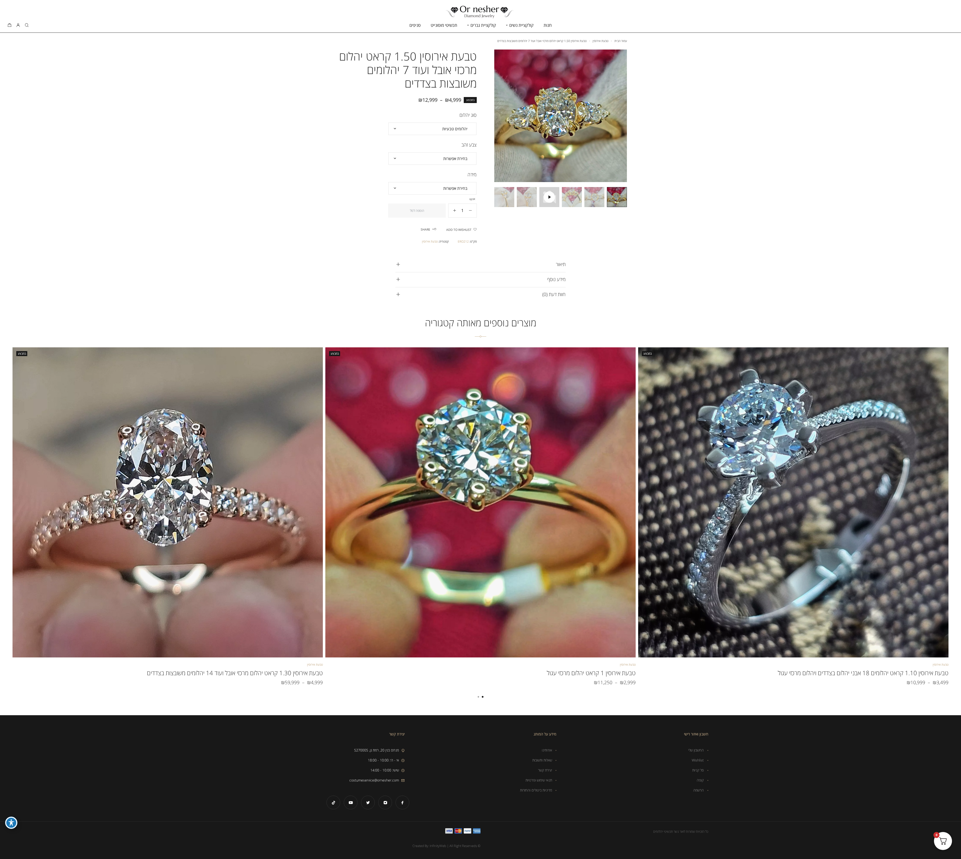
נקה (471, 199)
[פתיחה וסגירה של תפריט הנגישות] (11, 823)
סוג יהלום (467, 115)
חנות (548, 25)
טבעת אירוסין (600, 41)
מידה (471, 174)
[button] (483, 697)
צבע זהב (468, 145)
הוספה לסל (417, 210)
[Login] (18, 25)
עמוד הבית (620, 41)
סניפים (415, 25)
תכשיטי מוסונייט (444, 25)
